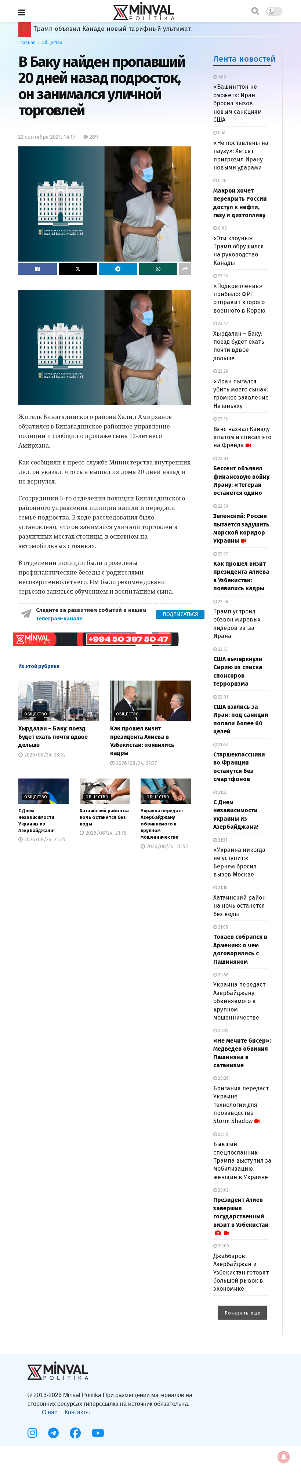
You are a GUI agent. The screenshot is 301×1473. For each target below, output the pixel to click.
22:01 (222, 697)
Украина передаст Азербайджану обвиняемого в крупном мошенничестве (162, 824)
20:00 (223, 1245)
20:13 (222, 1134)
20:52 (222, 974)
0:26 (221, 180)
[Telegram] (53, 1433)
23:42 (222, 323)
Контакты (77, 1412)
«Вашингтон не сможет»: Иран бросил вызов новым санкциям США (237, 103)
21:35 (222, 792)
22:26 (222, 601)
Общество (51, 42)
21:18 (222, 887)
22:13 (222, 649)
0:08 (222, 228)
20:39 (223, 1030)
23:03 (222, 458)
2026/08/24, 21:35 (44, 839)
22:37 (222, 554)
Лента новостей (244, 59)
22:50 (222, 506)
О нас (49, 1412)
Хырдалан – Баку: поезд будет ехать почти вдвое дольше (53, 736)
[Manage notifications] (284, 1457)
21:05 (222, 927)
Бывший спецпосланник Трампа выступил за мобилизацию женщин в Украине (242, 1161)
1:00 (221, 77)
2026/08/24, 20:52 (166, 846)
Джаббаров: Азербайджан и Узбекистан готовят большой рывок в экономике (241, 1272)
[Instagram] (32, 1433)
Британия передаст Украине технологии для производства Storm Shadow (241, 1105)
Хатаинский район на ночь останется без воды (104, 817)
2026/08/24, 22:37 (136, 763)
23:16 (222, 419)
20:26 (223, 1078)
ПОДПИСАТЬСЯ (180, 614)
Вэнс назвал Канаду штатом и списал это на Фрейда (242, 437)
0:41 (221, 132)
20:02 (223, 1190)
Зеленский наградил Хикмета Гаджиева (94, 29)
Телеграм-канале (60, 618)
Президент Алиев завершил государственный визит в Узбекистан (241, 1212)
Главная (27, 42)
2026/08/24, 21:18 (105, 833)
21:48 (222, 744)
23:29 (222, 371)
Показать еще (242, 1313)
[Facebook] (75, 1433)
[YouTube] (98, 1433)
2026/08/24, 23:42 (44, 755)
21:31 (222, 840)
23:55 (222, 275)
